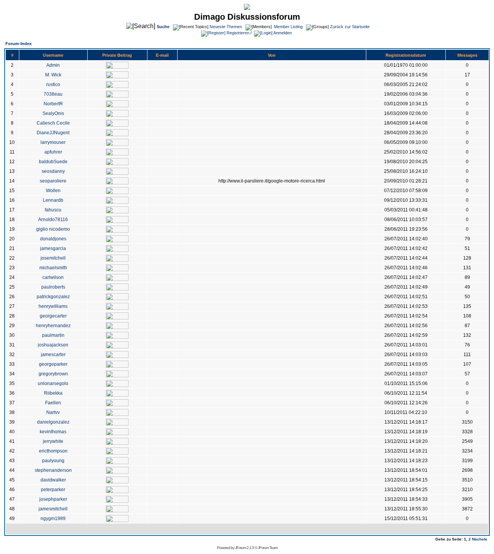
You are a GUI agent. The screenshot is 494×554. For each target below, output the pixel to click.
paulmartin (53, 335)
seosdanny (53, 171)
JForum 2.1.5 (245, 548)
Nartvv (53, 412)
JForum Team (267, 548)
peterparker (53, 489)
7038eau (53, 94)
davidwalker (53, 480)
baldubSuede (53, 161)
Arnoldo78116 (53, 219)
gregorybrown (53, 374)
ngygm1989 (53, 518)
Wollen (53, 190)
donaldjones (53, 239)
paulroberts (53, 287)
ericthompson (53, 451)
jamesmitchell (53, 509)
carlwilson (53, 277)
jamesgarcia (53, 248)
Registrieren (237, 32)
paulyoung (53, 460)
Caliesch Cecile (53, 123)
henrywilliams (53, 306)
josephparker (53, 499)
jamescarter (53, 354)
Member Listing (288, 26)
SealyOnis (53, 113)
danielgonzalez (53, 422)
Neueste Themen (226, 26)
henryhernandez (53, 325)
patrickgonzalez (53, 296)
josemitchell (53, 258)
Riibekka (53, 393)
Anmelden (282, 32)
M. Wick (53, 75)
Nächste (479, 539)
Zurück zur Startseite (350, 26)
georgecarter (53, 316)
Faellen (53, 402)
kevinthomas (53, 431)
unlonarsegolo (53, 383)
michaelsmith (53, 267)
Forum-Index (18, 43)
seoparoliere (53, 181)
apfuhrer (53, 152)
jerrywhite (53, 441)
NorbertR (53, 103)
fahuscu (53, 210)
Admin (53, 65)
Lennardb (53, 200)
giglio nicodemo (53, 229)
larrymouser (53, 142)
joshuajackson (53, 345)
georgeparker (53, 364)
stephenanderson (53, 470)
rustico (53, 84)
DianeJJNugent (53, 132)
